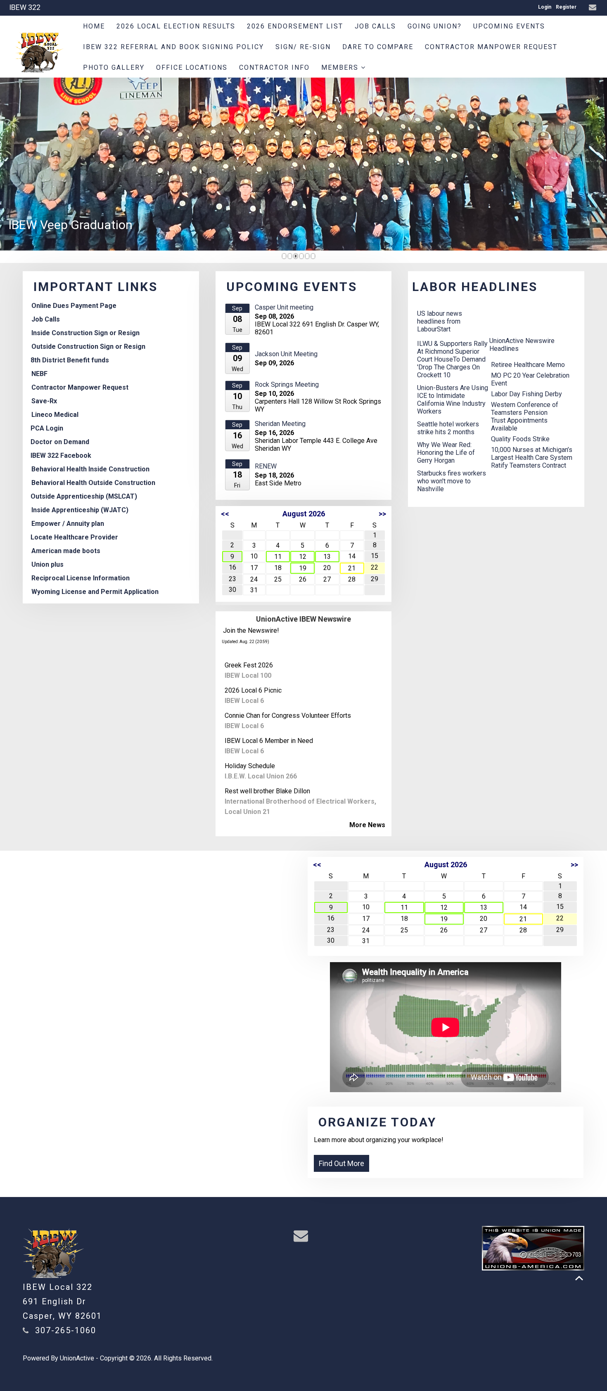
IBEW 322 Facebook (61, 455)
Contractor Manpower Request (491, 47)
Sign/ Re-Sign (303, 47)
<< (225, 513)
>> (382, 513)
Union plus (47, 564)
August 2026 (303, 513)
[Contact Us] (593, 8)
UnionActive (77, 1358)
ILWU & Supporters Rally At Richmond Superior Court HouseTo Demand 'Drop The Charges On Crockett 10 (452, 359)
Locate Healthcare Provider (74, 537)
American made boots (65, 551)
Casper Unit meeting (284, 307)
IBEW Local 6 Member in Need (269, 741)
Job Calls (375, 26)
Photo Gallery (114, 67)
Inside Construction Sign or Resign (85, 333)
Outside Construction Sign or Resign (88, 346)
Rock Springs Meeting (287, 384)
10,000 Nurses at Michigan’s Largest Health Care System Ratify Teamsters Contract (531, 457)
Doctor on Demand (60, 442)
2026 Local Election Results (175, 26)
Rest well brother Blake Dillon (267, 791)
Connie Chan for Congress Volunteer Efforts (288, 715)
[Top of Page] (579, 1278)
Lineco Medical (54, 415)
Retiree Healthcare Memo (528, 365)
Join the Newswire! (251, 630)
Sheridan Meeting (280, 424)
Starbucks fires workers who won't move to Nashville (451, 481)
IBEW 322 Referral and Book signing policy (173, 47)
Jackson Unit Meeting (286, 354)
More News (367, 825)
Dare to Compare (377, 47)
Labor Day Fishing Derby (526, 394)
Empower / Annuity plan (67, 524)
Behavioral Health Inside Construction (90, 469)
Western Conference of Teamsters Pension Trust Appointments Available (524, 416)
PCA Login (47, 428)
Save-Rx (44, 401)
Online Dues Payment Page (73, 306)
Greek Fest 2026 (249, 665)
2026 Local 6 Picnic (253, 690)
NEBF (39, 374)
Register (566, 7)
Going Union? (435, 26)
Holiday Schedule (250, 766)
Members (341, 67)
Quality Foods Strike (520, 439)
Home (94, 26)
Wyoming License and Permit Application (95, 592)
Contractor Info (274, 67)
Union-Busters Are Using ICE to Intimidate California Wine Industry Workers (452, 399)
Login (544, 7)
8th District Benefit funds (70, 360)
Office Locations (192, 67)
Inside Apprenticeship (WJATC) (79, 510)
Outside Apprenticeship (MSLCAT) (84, 496)
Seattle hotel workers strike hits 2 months (448, 428)
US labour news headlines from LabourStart (439, 321)
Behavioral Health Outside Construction (93, 483)
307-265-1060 (65, 1330)
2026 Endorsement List (295, 26)
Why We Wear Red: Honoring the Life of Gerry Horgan (446, 452)
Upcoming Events (509, 26)
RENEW (266, 466)
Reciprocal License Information (80, 578)
